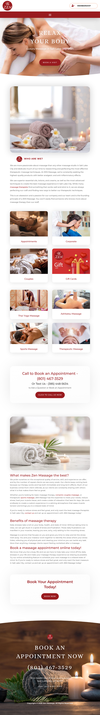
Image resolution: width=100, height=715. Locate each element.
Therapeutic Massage (71, 349)
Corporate (71, 241)
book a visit (50, 62)
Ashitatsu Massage (71, 313)
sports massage (28, 498)
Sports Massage (29, 349)
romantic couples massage (67, 495)
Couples (28, 279)
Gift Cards (71, 279)
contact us (29, 513)
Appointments (29, 241)
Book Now (50, 596)
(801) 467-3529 (50, 667)
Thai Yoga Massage (29, 315)
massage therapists (19, 187)
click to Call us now (50, 395)
